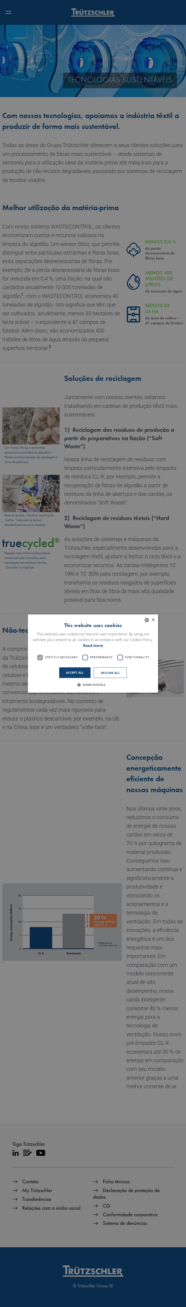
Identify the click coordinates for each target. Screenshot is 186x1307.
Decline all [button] (110, 673)
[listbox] (146, 620)
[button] (93, 684)
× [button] (153, 620)
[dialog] (93, 653)
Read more (93, 645)
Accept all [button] (75, 672)
